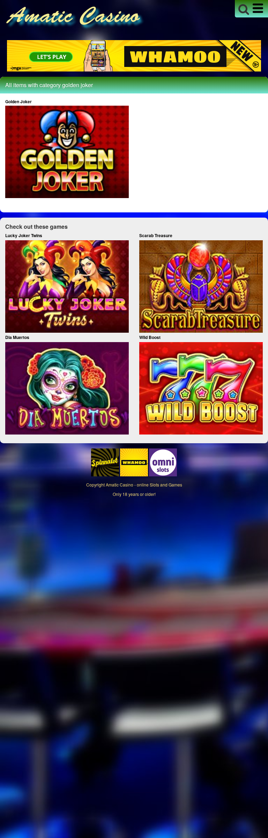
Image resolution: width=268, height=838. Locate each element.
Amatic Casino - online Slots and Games (144, 485)
